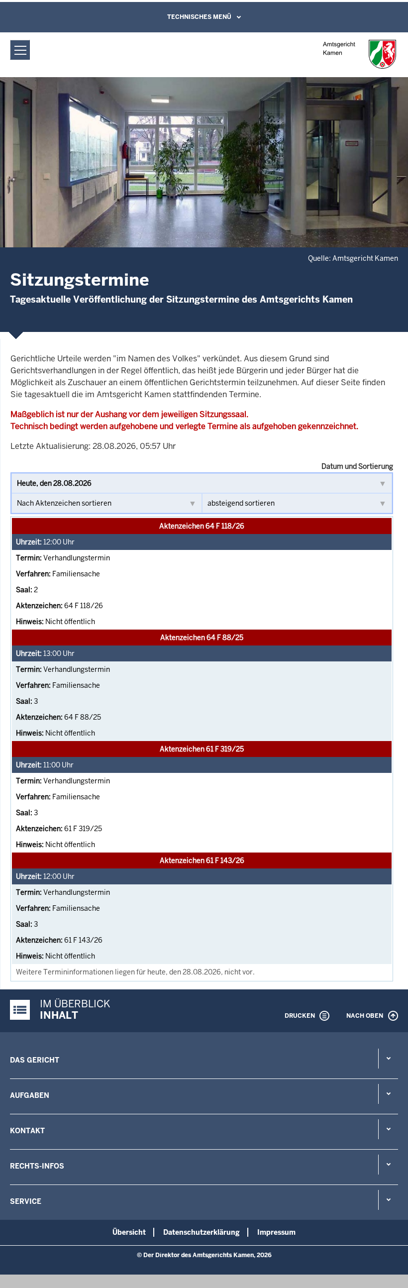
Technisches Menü (199, 17)
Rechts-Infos (37, 1166)
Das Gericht (34, 1060)
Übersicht (129, 1232)
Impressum (276, 1232)
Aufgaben (29, 1095)
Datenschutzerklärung (201, 1232)
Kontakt (27, 1130)
